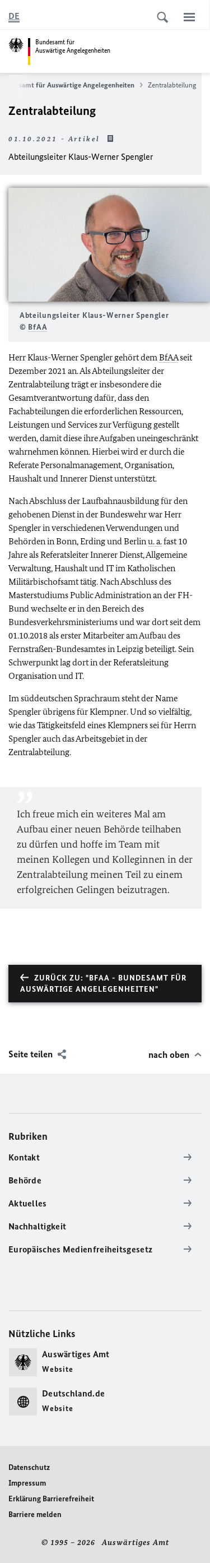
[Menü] (189, 16)
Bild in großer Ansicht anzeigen (109, 245)
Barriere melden (35, 1514)
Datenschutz (29, 1467)
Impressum (27, 1483)
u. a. (155, 541)
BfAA (37, 327)
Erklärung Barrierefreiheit (51, 1499)
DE (14, 16)
